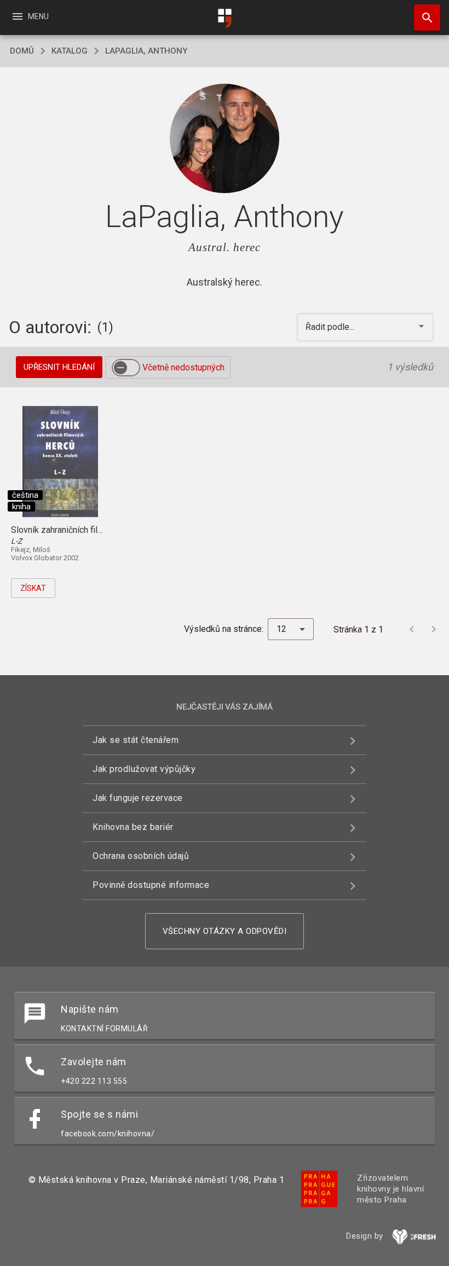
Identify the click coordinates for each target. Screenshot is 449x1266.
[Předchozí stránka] (412, 629)
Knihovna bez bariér (133, 827)
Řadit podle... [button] (331, 327)
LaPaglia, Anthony (146, 51)
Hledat (423, 17)
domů (22, 51)
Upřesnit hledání (59, 367)
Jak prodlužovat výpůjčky (144, 769)
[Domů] (224, 18)
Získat (33, 588)
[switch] (126, 367)
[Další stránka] (434, 629)
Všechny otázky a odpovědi (225, 931)
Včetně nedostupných (183, 367)
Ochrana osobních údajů (141, 856)
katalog (69, 51)
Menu (30, 16)
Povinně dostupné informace (151, 885)
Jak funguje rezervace (138, 798)
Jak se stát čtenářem (136, 740)
